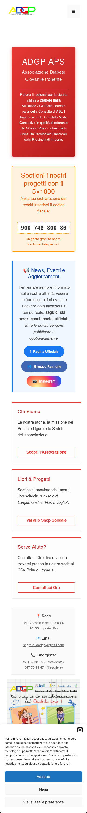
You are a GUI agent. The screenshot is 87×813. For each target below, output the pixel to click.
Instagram (44, 381)
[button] (80, 729)
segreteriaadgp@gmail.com (43, 644)
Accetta (43, 776)
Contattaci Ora (46, 587)
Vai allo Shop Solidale (46, 520)
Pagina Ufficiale (44, 351)
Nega (43, 789)
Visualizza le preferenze (43, 802)
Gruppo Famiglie (44, 366)
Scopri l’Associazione (46, 452)
